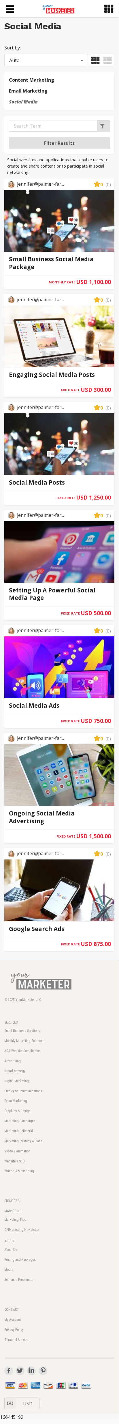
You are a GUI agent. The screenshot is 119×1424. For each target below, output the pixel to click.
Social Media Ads (34, 705)
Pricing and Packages (20, 1260)
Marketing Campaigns (19, 1121)
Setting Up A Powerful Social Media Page (52, 594)
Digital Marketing (16, 1081)
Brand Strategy (14, 1071)
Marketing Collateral (18, 1131)
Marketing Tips (15, 1220)
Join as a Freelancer (18, 1280)
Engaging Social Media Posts (52, 374)
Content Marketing (31, 80)
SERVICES (11, 1022)
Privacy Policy (14, 1330)
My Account (12, 1320)
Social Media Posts (37, 482)
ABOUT (9, 1241)
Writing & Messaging (19, 1171)
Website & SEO (14, 1161)
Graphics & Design (17, 1111)
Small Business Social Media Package (51, 262)
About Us (10, 1250)
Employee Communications (23, 1091)
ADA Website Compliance (22, 1051)
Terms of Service (16, 1340)
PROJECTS (11, 1201)
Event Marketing (15, 1101)
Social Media (23, 102)
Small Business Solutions (22, 1031)
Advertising (12, 1061)
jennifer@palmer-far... (40, 184)
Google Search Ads (36, 928)
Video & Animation (17, 1151)
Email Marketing (28, 91)
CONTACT (11, 1310)
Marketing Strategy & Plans (23, 1141)
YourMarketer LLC (28, 1000)
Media (8, 1270)
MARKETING (13, 1211)
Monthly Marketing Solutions (24, 1041)
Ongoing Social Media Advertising (42, 817)
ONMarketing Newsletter (21, 1230)
